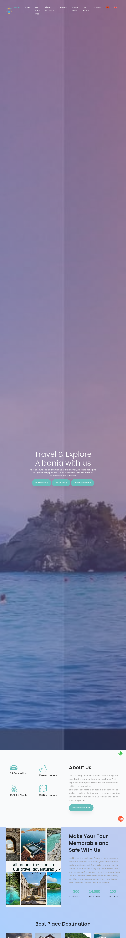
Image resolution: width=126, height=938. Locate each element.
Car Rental (86, 9)
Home (17, 7)
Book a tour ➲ (41, 482)
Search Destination (81, 807)
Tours (27, 7)
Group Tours (75, 9)
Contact (97, 7)
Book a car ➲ (61, 482)
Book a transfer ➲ (82, 482)
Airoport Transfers (49, 9)
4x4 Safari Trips (37, 10)
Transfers (63, 7)
